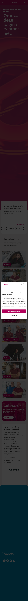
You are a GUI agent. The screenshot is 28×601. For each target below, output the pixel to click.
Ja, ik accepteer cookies (14, 311)
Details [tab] (14, 288)
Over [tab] (23, 288)
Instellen (13, 315)
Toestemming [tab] (5, 288)
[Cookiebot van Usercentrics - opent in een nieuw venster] (20, 284)
